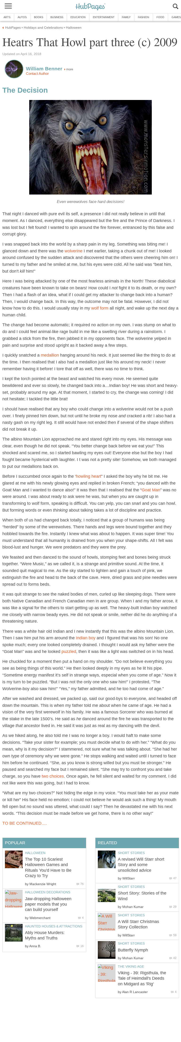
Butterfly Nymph (133, 950)
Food (160, 17)
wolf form (99, 308)
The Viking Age (131, 966)
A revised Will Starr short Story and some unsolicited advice (141, 865)
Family (126, 17)
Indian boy (85, 638)
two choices (53, 776)
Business (56, 17)
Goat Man (151, 490)
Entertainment (104, 17)
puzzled (69, 651)
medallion (50, 355)
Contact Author (37, 74)
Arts (7, 17)
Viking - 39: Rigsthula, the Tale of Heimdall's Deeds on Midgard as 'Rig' (142, 978)
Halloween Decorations (47, 892)
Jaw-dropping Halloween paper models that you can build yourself (48, 904)
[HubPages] (90, 7)
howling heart (88, 476)
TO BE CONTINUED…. (24, 823)
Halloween (35, 853)
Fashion (143, 17)
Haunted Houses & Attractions (53, 926)
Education (78, 17)
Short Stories (131, 853)
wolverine (73, 251)
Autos (22, 17)
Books (38, 17)
